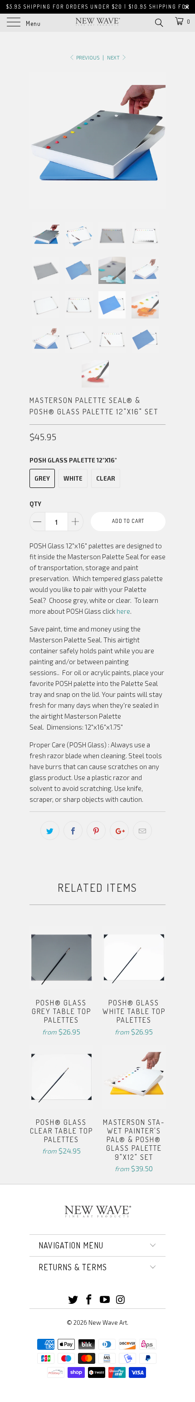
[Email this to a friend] (142, 830)
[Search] (158, 21)
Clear (105, 478)
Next (114, 57)
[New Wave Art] (97, 23)
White (73, 478)
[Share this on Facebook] (73, 830)
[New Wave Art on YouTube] (105, 1300)
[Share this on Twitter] (49, 830)
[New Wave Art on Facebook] (89, 1300)
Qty (35, 503)
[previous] (38, 140)
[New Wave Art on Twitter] (73, 1300)
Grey (42, 478)
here (123, 611)
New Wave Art (107, 1322)
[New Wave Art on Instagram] (120, 1300)
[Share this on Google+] (119, 830)
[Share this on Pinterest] (96, 830)
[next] (157, 140)
